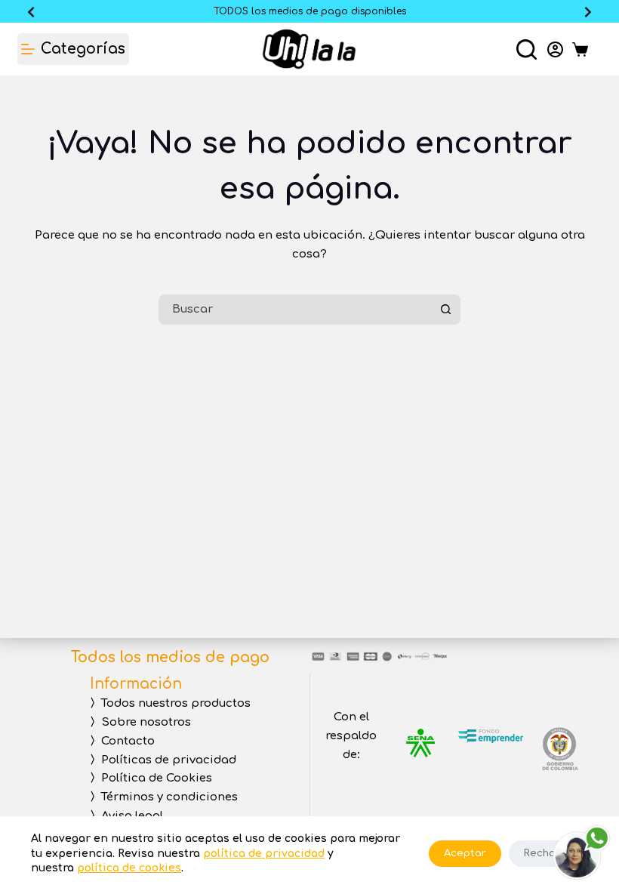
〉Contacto (122, 741)
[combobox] (297, 309)
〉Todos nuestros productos (170, 703)
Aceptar (465, 853)
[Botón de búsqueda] (445, 309)
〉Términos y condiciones (164, 797)
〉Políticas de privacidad (163, 760)
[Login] (555, 49)
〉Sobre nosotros (140, 722)
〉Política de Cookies (151, 778)
